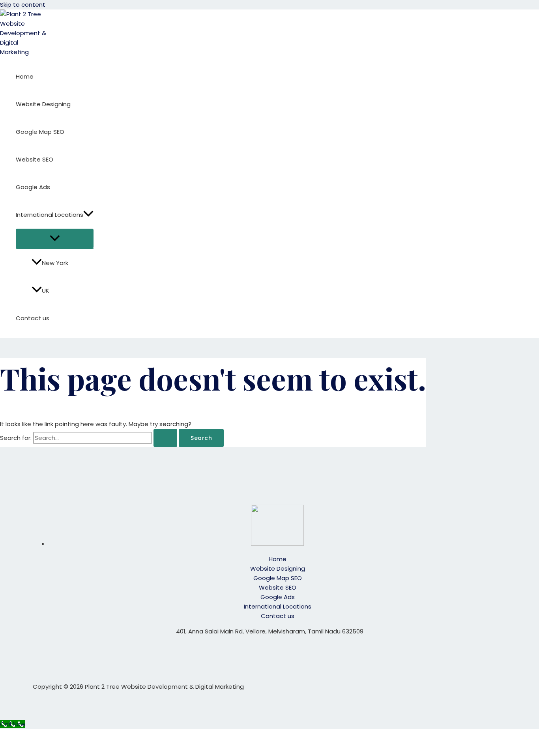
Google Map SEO (40, 132)
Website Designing (43, 104)
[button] (88, 215)
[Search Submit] (165, 438)
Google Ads (33, 187)
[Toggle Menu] (55, 238)
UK (45, 290)
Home (25, 76)
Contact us (32, 318)
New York (55, 263)
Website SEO (34, 159)
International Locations (49, 214)
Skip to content (22, 4)
